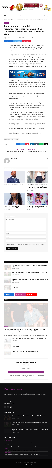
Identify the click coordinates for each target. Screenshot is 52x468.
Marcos (6, 448)
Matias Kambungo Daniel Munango (11, 139)
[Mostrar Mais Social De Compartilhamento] (32, 41)
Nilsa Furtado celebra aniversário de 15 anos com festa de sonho (37, 207)
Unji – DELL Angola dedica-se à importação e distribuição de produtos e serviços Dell (22, 454)
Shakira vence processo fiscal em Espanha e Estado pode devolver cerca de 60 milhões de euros (29, 346)
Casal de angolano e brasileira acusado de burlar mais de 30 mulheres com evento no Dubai (30, 266)
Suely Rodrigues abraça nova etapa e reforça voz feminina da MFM (13, 207)
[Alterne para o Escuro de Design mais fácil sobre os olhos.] (45, 15)
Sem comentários (26, 37)
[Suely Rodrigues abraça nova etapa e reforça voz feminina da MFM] (14, 199)
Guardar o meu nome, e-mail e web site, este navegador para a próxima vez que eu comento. (25, 244)
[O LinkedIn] (5, 55)
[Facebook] (5, 48)
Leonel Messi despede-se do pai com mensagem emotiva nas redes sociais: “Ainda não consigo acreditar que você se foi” (24, 330)
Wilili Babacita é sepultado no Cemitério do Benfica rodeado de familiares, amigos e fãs (30, 280)
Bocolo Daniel (8, 452)
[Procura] (47, 15)
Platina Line (10, 37)
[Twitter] (5, 52)
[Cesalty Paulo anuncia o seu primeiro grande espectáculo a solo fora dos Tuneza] (7, 274)
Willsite (31, 464)
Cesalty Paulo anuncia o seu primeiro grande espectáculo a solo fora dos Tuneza (29, 272)
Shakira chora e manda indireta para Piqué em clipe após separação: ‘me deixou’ (21, 442)
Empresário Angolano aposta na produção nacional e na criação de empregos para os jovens (24, 446)
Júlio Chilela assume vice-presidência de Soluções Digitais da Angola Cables (14, 185)
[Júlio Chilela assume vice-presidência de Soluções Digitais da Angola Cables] (14, 177)
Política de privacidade (39, 375)
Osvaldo (6, 333)
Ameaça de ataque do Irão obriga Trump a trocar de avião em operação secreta (29, 338)
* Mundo (6, 326)
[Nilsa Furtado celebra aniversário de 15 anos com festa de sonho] (37, 199)
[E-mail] (5, 61)
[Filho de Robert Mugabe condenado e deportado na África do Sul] (7, 353)
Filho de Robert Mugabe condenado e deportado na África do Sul (26, 351)
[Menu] (5, 15)
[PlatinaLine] (26, 16)
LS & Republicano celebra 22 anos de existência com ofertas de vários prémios (21, 450)
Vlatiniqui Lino (8, 440)
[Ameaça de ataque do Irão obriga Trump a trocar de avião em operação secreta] (7, 340)
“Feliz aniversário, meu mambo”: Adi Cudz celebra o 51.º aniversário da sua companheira (28, 287)
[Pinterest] (5, 58)
